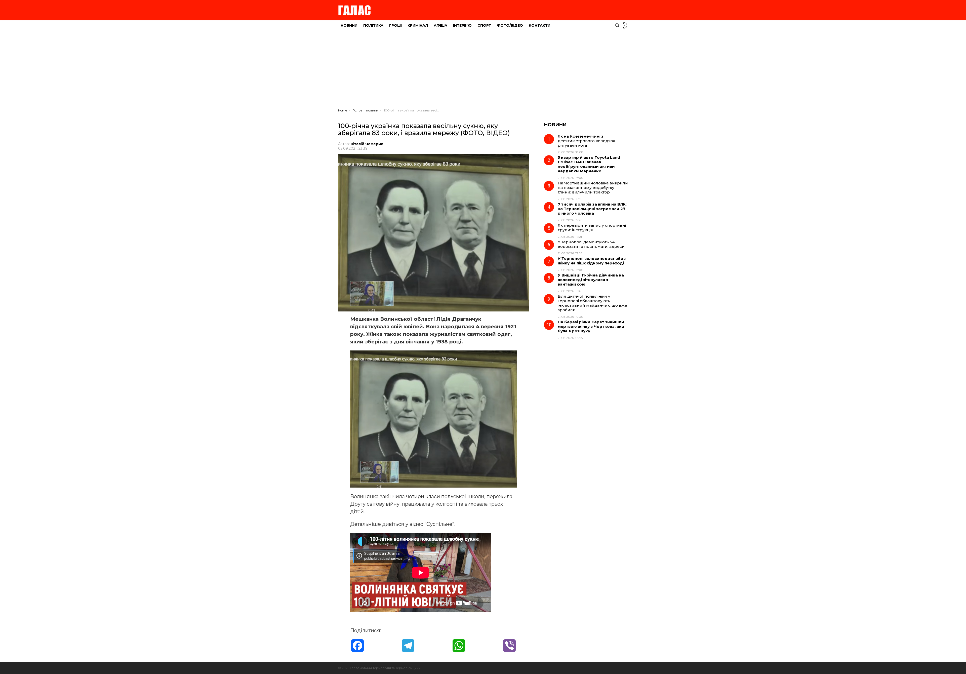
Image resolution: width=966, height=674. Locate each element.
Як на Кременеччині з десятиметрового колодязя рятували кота (586, 141)
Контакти (539, 25)
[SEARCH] (617, 25)
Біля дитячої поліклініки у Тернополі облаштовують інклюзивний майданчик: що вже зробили (592, 303)
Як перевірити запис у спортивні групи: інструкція (592, 227)
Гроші (395, 25)
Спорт (484, 25)
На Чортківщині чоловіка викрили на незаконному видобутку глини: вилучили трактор (593, 187)
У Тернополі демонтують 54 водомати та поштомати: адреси (591, 244)
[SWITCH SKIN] (625, 25)
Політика (373, 25)
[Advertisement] (483, 70)
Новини (349, 25)
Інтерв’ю (462, 25)
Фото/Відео (510, 25)
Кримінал (418, 25)
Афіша (440, 25)
